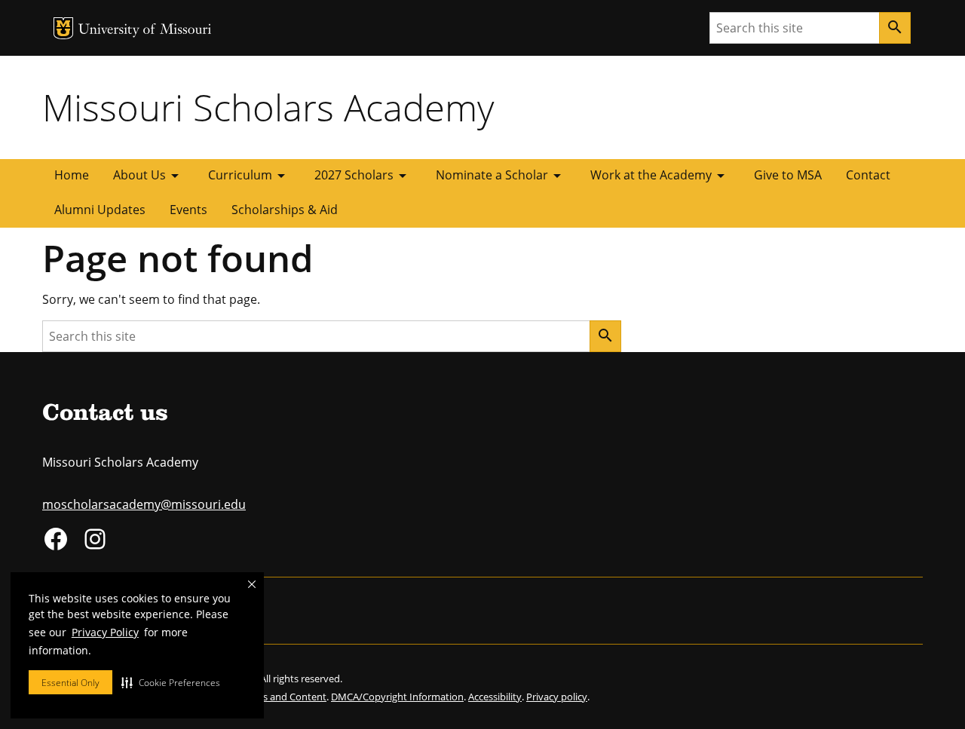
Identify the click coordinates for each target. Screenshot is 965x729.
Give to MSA (788, 175)
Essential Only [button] (70, 682)
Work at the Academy (660, 176)
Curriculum (249, 176)
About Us (148, 176)
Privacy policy (556, 696)
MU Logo (63, 28)
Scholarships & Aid (284, 209)
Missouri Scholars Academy (268, 107)
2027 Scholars (363, 176)
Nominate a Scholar (501, 176)
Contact (868, 175)
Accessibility (495, 696)
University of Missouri (145, 30)
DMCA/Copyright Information (397, 696)
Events (188, 209)
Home (71, 175)
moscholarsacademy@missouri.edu (144, 504)
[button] (170, 682)
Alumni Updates (100, 209)
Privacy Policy (105, 632)
